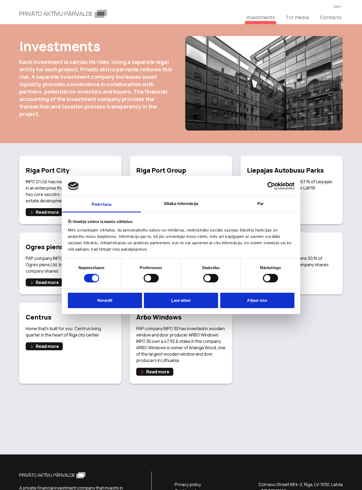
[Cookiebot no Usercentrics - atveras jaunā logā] (271, 186)
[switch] (151, 278)
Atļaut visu (257, 300)
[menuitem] (260, 19)
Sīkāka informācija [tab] (181, 203)
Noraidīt (104, 300)
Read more (47, 212)
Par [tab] (260, 203)
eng (338, 7)
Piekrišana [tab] (101, 204)
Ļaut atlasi (181, 300)
